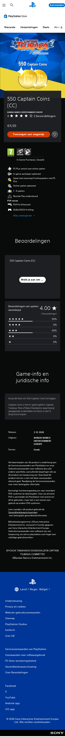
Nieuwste (9, 27)
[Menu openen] (4, 5)
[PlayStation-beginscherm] (32, 5)
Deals (46, 27)
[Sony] (57, 735)
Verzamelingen (29, 27)
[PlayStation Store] (16, 16)
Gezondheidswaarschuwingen (22, 512)
